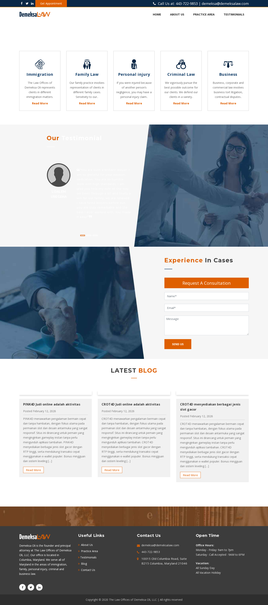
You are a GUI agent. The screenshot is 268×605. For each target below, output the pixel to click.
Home (157, 14)
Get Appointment (51, 3)
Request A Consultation (206, 283)
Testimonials (234, 14)
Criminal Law (181, 74)
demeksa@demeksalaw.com (225, 3)
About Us (177, 14)
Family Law (87, 74)
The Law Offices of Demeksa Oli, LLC (133, 599)
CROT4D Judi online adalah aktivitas (52, 404)
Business (228, 74)
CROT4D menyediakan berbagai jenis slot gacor (132, 407)
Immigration (39, 74)
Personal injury (134, 74)
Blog (83, 563)
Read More (40, 103)
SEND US (178, 344)
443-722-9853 (187, 3)
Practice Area (204, 14)
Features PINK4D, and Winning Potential (204, 407)
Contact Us (87, 570)
